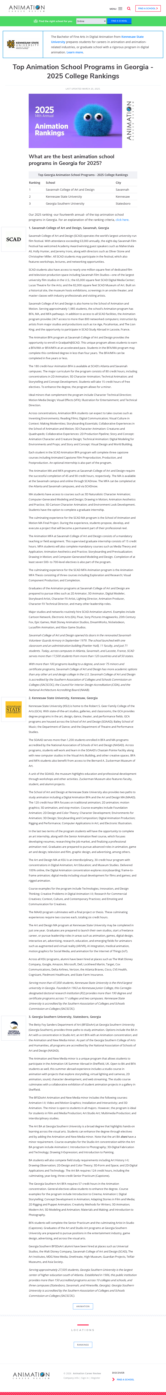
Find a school (147, 8)
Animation (83, 1306)
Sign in (85, 1377)
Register (95, 1377)
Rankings (83, 1344)
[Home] (26, 10)
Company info (71, 1377)
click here (122, 220)
